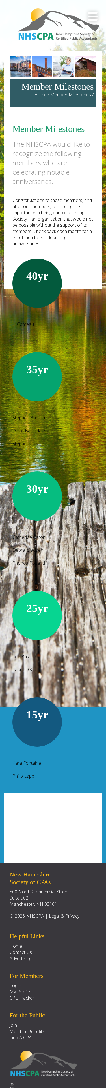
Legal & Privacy (64, 916)
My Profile (20, 992)
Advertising (20, 958)
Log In (16, 985)
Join (13, 1025)
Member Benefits (27, 1031)
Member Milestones (70, 95)
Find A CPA (21, 1037)
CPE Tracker (22, 998)
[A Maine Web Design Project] (12, 1084)
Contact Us (21, 952)
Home (40, 95)
